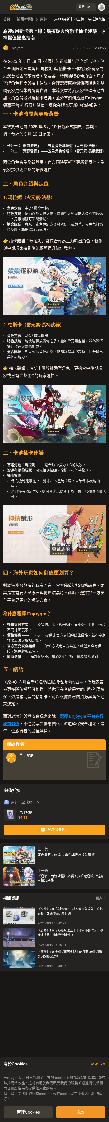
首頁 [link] (6, 19)
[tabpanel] (54, 1088)
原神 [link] (43, 19)
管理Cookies (28, 1112)
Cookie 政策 (97, 1064)
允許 (81, 1112)
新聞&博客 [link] (25, 19)
